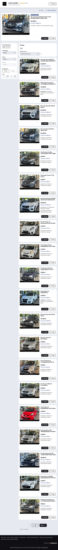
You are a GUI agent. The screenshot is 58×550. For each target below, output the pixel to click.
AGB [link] (8, 537)
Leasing (13, 71)
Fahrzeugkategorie (6, 45)
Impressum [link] (3, 537)
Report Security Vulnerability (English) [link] (9, 539)
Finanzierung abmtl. (36, 23)
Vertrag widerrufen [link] (14, 537)
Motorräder (45, 547)
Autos (39, 547)
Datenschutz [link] (23, 537)
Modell (4, 62)
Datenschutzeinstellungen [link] (33, 537)
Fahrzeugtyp (5, 50)
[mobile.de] (53, 543)
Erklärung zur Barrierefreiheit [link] (46, 537)
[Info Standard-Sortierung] (41, 53)
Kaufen (5, 71)
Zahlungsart (5, 68)
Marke (3, 57)
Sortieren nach (23, 51)
